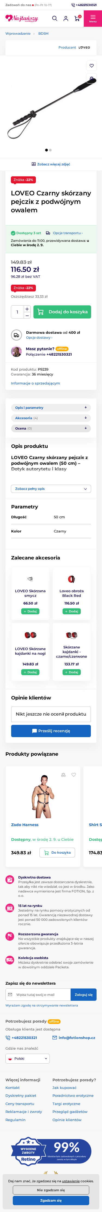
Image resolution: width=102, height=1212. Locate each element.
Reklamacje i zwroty (23, 1111)
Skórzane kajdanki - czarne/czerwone (71, 652)
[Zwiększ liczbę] (27, 309)
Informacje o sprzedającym (35, 383)
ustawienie (71, 1181)
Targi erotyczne (66, 1103)
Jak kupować (64, 1087)
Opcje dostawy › (39, 337)
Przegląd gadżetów (70, 1111)
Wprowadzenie (17, 33)
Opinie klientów (67, 1120)
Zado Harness (24, 824)
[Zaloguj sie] (65, 18)
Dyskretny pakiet (20, 1095)
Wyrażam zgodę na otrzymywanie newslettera (41, 1005)
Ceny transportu (19, 1103)
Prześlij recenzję (53, 730)
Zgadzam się (51, 1200)
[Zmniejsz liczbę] (27, 315)
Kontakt (12, 1087)
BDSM (43, 33)
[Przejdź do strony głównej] (21, 18)
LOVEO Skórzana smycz (30, 593)
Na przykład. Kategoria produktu (47, 50)
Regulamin (15, 1120)
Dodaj (32, 611)
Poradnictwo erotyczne (73, 1095)
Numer (17, 312)
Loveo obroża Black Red (72, 593)
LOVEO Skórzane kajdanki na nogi (30, 651)
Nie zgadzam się (51, 1190)
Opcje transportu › (68, 233)
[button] (55, 18)
